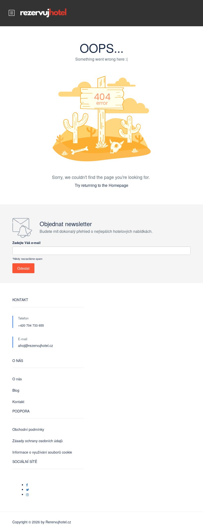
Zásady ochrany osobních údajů (37, 440)
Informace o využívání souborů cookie (42, 452)
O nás (17, 378)
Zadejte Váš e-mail (26, 242)
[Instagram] (27, 494)
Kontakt (18, 401)
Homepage (118, 185)
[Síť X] (27, 489)
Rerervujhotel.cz (58, 521)
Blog (15, 390)
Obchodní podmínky (28, 429)
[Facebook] (27, 485)
